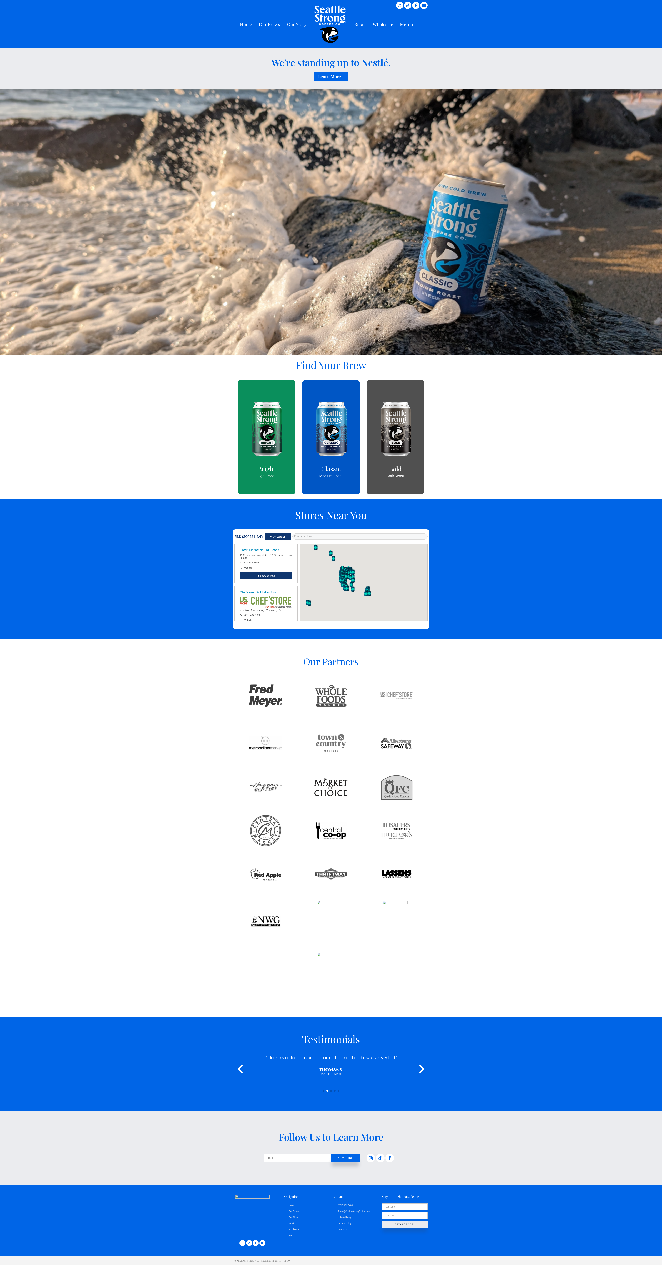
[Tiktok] (407, 5)
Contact (338, 1197)
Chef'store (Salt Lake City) (258, 592)
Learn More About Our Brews (266, 444)
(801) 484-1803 (252, 615)
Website (248, 567)
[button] (240, 1068)
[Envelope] (424, 5)
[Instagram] (399, 5)
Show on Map (267, 575)
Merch (406, 24)
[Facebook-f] (415, 5)
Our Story (297, 24)
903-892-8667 (251, 562)
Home (246, 24)
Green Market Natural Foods (259, 549)
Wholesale (383, 24)
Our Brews (269, 24)
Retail (360, 24)
